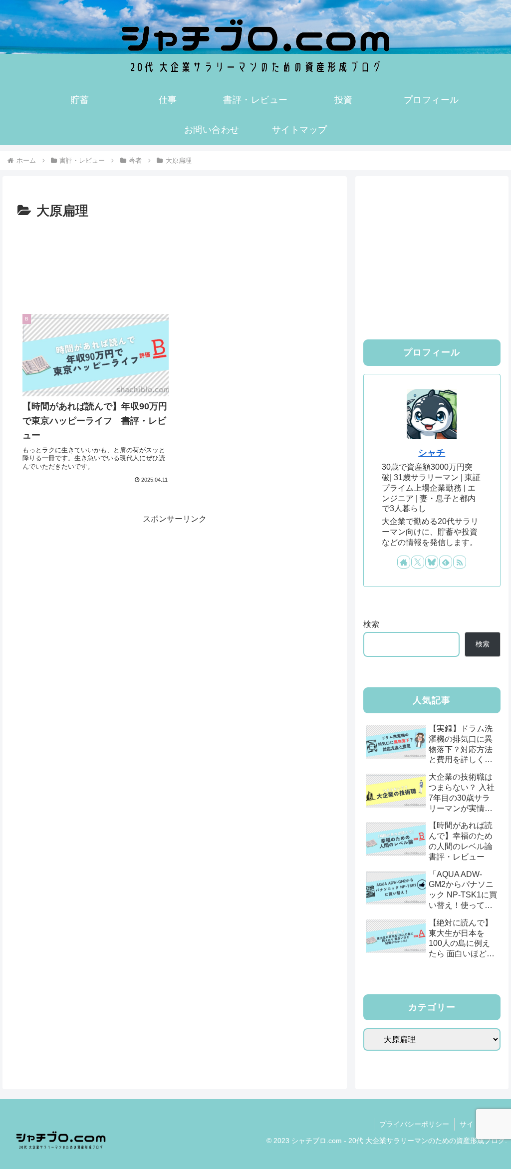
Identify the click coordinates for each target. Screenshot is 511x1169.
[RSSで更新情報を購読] (459, 562)
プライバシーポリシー (414, 1124)
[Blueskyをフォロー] (431, 562)
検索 (371, 624)
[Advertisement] (174, 253)
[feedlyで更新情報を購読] (445, 562)
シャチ (431, 453)
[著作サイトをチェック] (403, 562)
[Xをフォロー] (417, 562)
